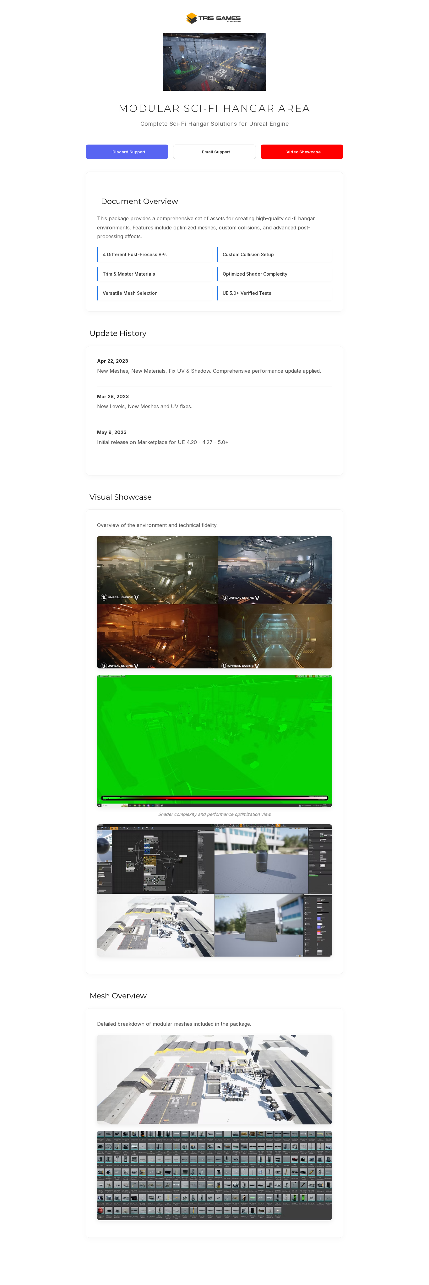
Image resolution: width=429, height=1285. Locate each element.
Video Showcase (303, 151)
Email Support (216, 151)
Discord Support (128, 151)
